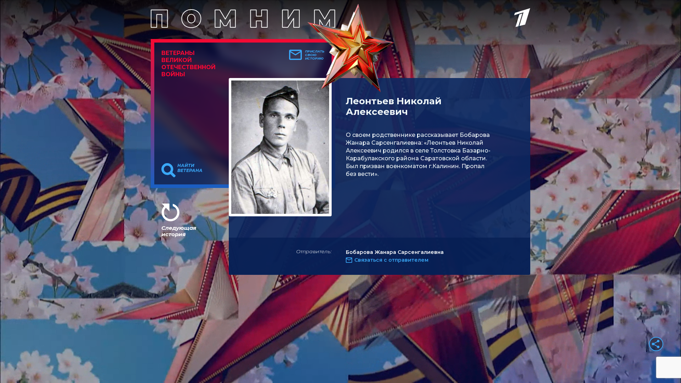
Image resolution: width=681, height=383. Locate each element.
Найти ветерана (190, 168)
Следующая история (178, 231)
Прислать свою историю (315, 55)
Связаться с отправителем (391, 260)
